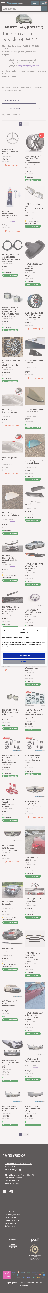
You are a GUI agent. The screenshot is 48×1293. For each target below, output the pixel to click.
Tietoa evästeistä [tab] (24, 631)
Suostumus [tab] (8, 631)
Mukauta (24, 661)
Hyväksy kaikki (24, 655)
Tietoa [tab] (39, 631)
